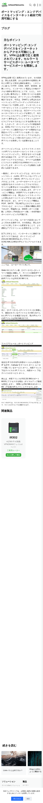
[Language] (34, 5)
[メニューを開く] (40, 5)
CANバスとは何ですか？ (13, 770)
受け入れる (17, 799)
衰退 (28, 799)
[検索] (30, 5)
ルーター (15, 265)
